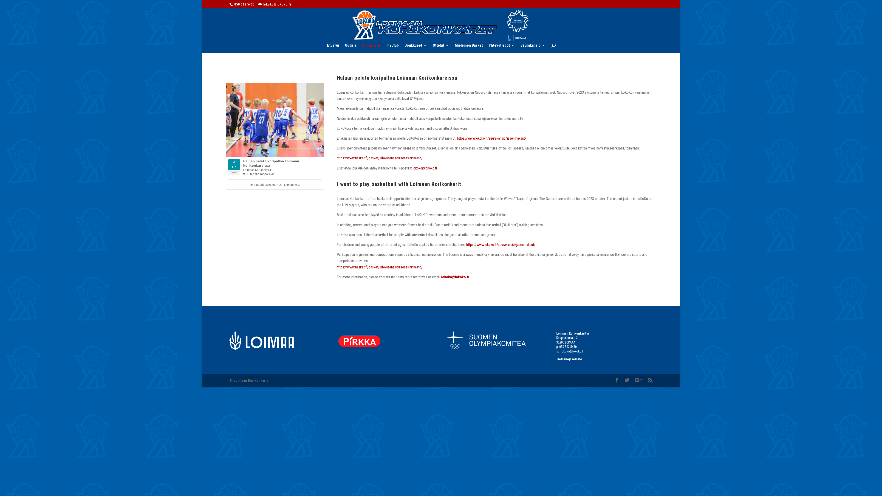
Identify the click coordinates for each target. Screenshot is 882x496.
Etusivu (333, 46)
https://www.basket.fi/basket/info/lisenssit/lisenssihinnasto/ (380, 158)
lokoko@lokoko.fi (425, 168)
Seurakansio (530, 46)
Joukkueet (413, 46)
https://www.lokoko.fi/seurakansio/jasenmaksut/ (491, 138)
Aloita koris (371, 46)
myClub (393, 46)
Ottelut (438, 46)
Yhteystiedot (499, 46)
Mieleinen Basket (469, 46)
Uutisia (350, 46)
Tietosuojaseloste (569, 359)
